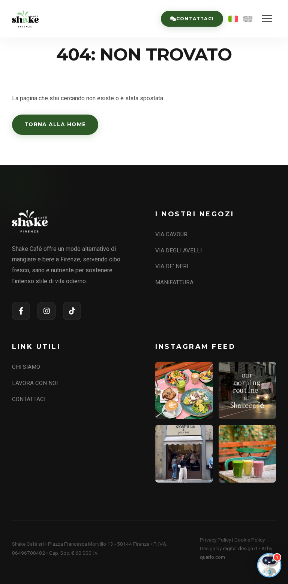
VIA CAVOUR (171, 234)
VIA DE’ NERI (171, 266)
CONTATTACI (28, 399)
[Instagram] (47, 311)
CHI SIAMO (26, 367)
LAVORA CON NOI (35, 383)
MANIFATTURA (174, 282)
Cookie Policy (249, 540)
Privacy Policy (215, 540)
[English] (247, 19)
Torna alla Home (55, 124)
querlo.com (212, 557)
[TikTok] (72, 311)
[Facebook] (21, 311)
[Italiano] (233, 18)
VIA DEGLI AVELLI (178, 250)
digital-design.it (240, 548)
